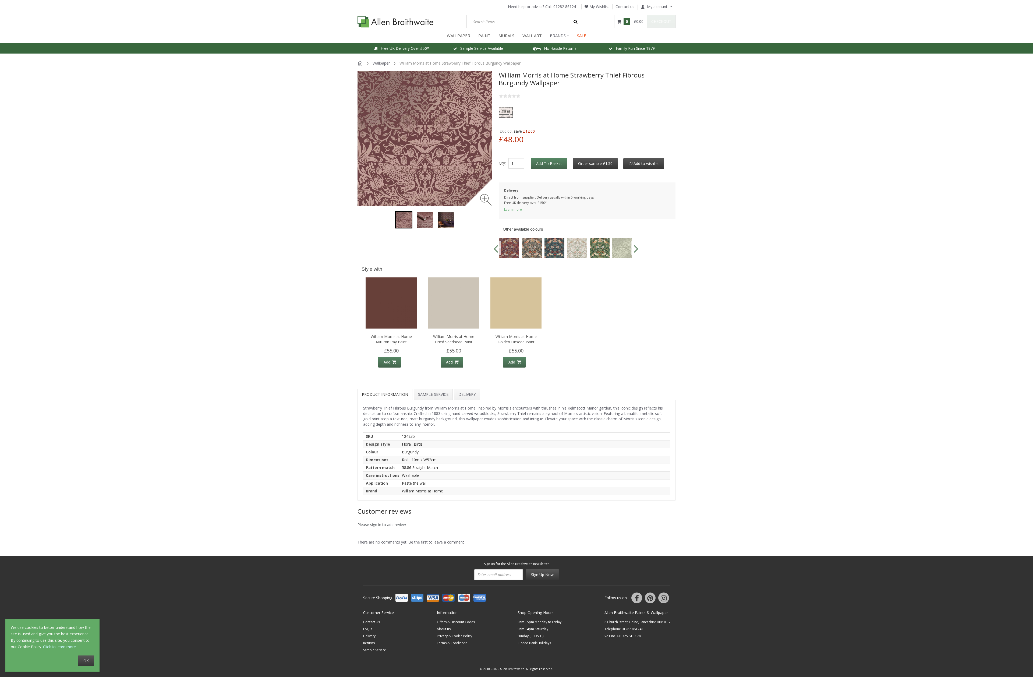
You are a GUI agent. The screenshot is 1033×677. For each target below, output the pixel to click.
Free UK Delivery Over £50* (403, 48)
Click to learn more (59, 646)
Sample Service (433, 394)
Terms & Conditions (452, 643)
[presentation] (496, 248)
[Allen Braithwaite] (396, 21)
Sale (581, 35)
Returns (369, 643)
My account (657, 6)
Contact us (624, 6)
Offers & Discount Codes (456, 622)
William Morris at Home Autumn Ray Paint (391, 339)
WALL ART (532, 35)
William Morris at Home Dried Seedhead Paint (453, 339)
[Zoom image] (486, 200)
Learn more (513, 209)
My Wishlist (598, 6)
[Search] (575, 21)
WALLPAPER (458, 35)
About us (444, 629)
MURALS (506, 35)
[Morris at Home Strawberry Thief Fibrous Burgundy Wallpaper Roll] (425, 220)
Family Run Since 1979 (634, 48)
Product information (385, 394)
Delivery (467, 394)
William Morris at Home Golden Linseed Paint (516, 339)
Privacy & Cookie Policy (454, 636)
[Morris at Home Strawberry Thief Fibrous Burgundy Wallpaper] (404, 220)
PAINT (484, 35)
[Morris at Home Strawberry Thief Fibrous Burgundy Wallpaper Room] (446, 220)
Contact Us (371, 622)
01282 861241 (565, 6)
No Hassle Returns (558, 48)
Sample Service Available (480, 48)
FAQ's (367, 629)
